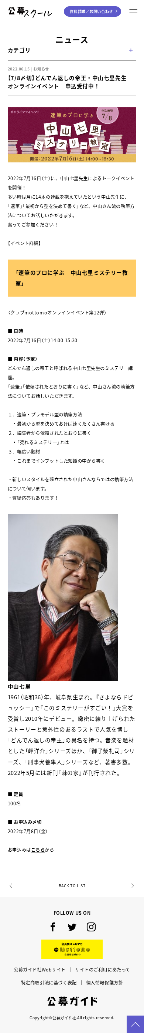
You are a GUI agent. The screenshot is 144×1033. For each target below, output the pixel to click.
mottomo (72, 949)
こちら (38, 849)
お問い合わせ (91, 11)
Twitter (72, 927)
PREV (11, 896)
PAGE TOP (135, 1024)
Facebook (52, 927)
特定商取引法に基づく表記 (49, 982)
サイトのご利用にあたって (102, 969)
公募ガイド (72, 1001)
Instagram (91, 927)
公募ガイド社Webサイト (40, 969)
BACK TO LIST (72, 885)
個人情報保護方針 (104, 982)
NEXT (132, 896)
